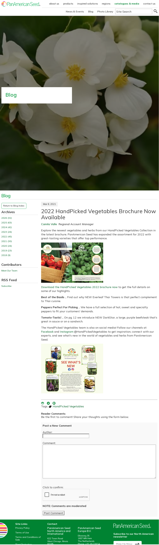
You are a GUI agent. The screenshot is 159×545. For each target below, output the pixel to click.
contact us (149, 3)
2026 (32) (6, 218)
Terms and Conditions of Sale (28, 538)
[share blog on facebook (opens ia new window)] (54, 402)
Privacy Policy (22, 528)
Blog (90, 11)
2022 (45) (6, 236)
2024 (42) (6, 227)
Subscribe (6, 286)
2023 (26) (6, 232)
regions (106, 3)
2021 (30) (6, 241)
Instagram (66, 331)
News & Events (75, 11)
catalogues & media (126, 3)
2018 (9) (5, 255)
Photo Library (105, 11)
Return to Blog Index (13, 205)
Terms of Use (22, 532)
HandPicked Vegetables (68, 406)
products (68, 3)
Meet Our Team (9, 270)
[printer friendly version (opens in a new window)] (43, 402)
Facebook (47, 331)
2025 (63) (6, 222)
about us (54, 3)
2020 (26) (6, 246)
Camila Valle (49, 224)
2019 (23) (6, 250)
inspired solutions (87, 3)
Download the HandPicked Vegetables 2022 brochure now (79, 287)
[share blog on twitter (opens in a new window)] (48, 402)
